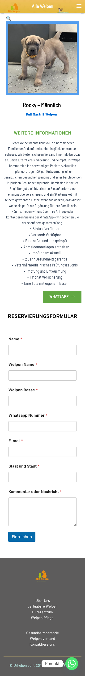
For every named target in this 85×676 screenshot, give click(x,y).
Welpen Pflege (42, 618)
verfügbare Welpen (42, 606)
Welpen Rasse (23, 390)
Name (15, 339)
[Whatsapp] (71, 663)
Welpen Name (22, 364)
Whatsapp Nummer (27, 415)
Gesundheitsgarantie (42, 633)
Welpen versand (42, 639)
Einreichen (22, 536)
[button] (9, 18)
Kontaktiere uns (42, 644)
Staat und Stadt (23, 466)
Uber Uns (42, 601)
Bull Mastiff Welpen (41, 114)
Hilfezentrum (42, 612)
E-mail (15, 441)
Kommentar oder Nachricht (35, 491)
